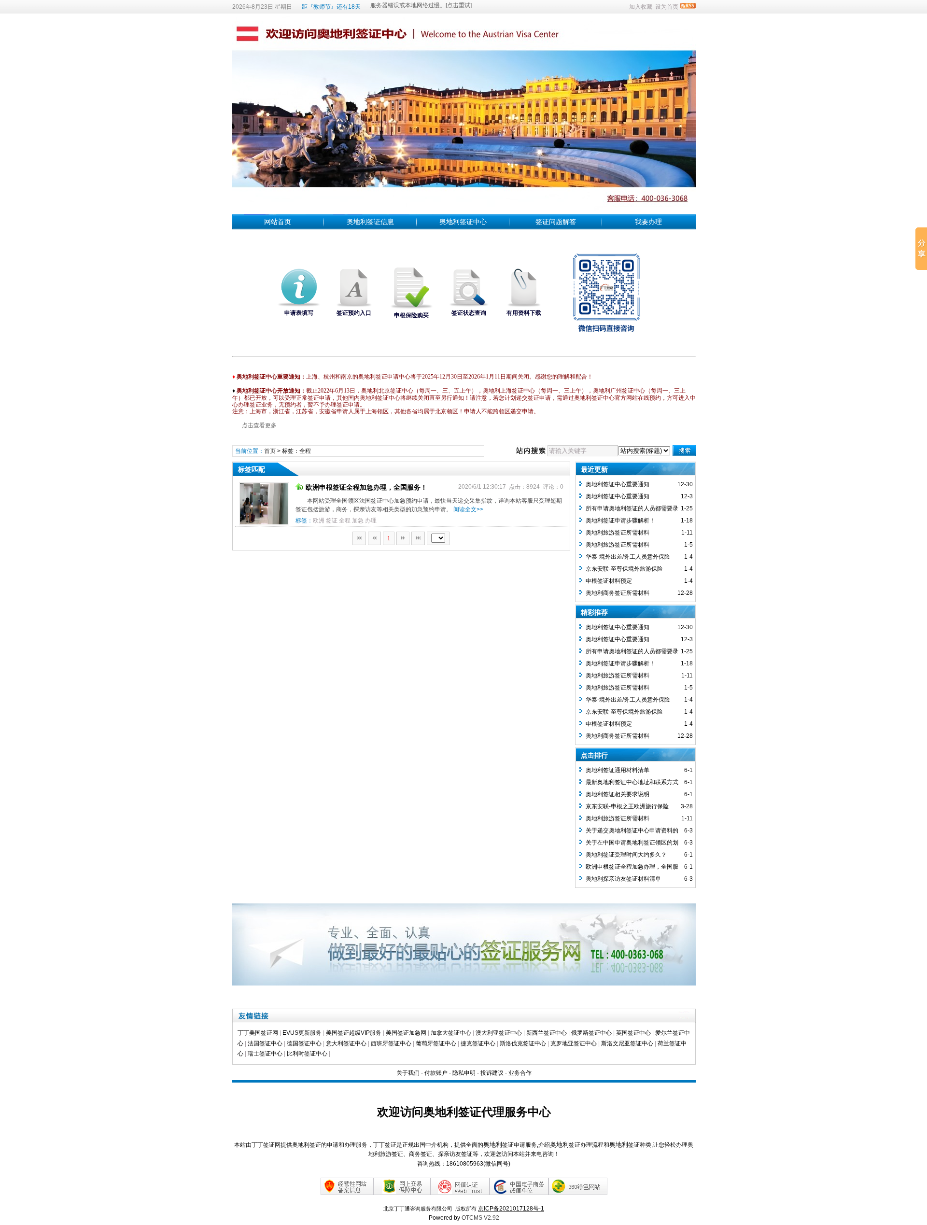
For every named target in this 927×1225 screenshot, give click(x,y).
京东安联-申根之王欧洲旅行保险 (627, 806)
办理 (371, 520)
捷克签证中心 (478, 1043)
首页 (270, 451)
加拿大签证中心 (451, 1032)
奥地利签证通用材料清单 (617, 770)
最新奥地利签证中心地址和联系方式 (632, 782)
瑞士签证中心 (265, 1053)
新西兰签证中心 (546, 1032)
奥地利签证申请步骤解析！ (620, 520)
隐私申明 (464, 1073)
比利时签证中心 (307, 1053)
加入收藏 (640, 6)
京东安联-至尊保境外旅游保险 (624, 568)
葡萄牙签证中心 (436, 1043)
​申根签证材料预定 (609, 580)
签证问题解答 (555, 221)
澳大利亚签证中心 (499, 1032)
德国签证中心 (304, 1043)
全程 (345, 520)
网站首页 (277, 221)
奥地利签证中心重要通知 (617, 484)
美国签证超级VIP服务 (353, 1032)
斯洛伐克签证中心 (523, 1043)
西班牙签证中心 (391, 1043)
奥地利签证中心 (463, 221)
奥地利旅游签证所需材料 (617, 532)
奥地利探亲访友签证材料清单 (623, 878)
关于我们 (408, 1073)
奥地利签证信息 (370, 221)
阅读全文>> (468, 509)
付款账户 (436, 1073)
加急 (358, 520)
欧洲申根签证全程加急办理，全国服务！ (366, 487)
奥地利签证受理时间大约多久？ (626, 854)
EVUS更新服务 (302, 1032)
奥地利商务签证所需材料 (617, 593)
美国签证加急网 (406, 1032)
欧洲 (318, 520)
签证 (331, 520)
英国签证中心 (633, 1032)
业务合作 (520, 1073)
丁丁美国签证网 (258, 1032)
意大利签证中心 (346, 1043)
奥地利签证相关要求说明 (617, 794)
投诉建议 (492, 1073)
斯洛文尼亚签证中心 (627, 1043)
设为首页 (666, 6)
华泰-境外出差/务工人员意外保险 (628, 556)
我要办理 (648, 221)
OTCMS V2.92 (480, 1217)
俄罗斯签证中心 (591, 1032)
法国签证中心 (265, 1043)
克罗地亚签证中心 (573, 1043)
